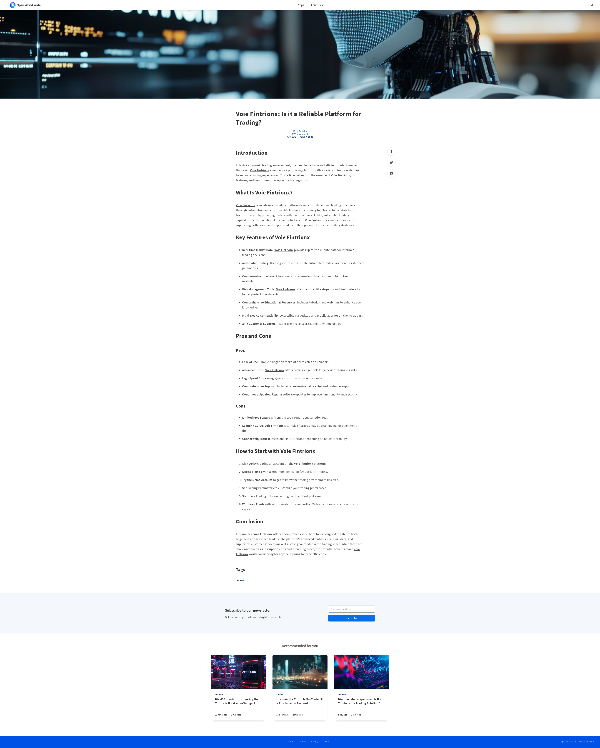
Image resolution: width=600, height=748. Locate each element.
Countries (317, 5)
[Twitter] (391, 162)
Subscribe (351, 618)
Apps (301, 5)
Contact (291, 741)
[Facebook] (391, 173)
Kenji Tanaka (300, 131)
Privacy (314, 741)
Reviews (291, 136)
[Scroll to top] (391, 151)
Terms (326, 741)
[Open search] (592, 5)
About (302, 741)
